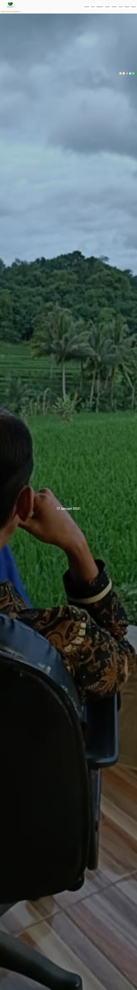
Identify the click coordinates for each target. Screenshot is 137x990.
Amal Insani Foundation (10, 11)
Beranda (86, 6)
